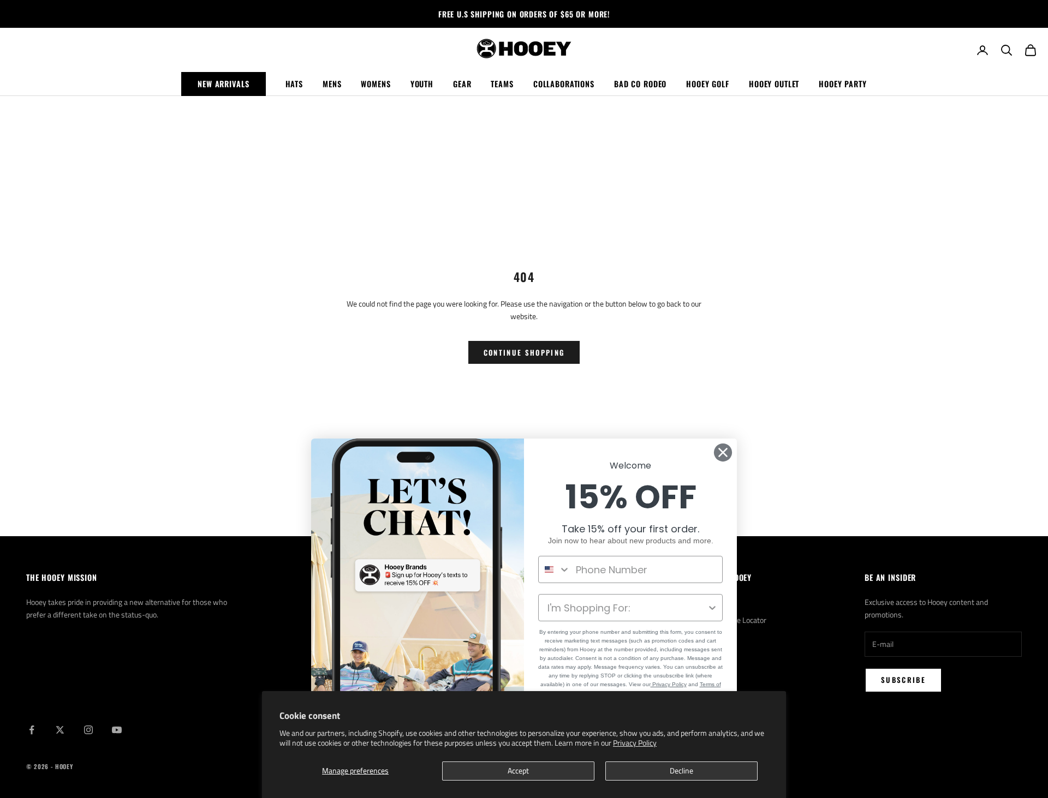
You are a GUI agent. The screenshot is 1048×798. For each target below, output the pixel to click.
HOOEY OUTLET (774, 83)
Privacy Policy (635, 742)
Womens (375, 83)
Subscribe (903, 679)
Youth (421, 83)
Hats (294, 83)
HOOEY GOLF (707, 83)
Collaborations (563, 83)
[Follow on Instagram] (88, 729)
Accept (518, 770)
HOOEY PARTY (843, 83)
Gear (462, 83)
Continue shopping (524, 352)
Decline (681, 770)
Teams (502, 83)
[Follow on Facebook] (31, 729)
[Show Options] (712, 608)
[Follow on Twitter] (60, 729)
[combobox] (554, 569)
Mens (332, 83)
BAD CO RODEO (640, 83)
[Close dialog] (723, 452)
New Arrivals (223, 83)
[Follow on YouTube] (116, 729)
